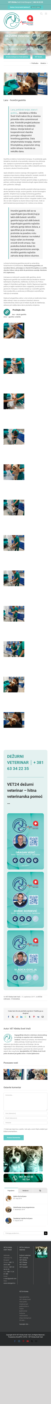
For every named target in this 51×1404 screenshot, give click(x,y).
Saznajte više (23, 1324)
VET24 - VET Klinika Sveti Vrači (33, 1337)
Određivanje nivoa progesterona (23, 1207)
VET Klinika (23, 1260)
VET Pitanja (23, 1262)
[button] (5, 1074)
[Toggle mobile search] (41, 13)
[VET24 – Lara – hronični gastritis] (14, 324)
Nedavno (25, 1190)
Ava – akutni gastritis (19, 314)
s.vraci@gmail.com (10, 1278)
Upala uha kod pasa (19, 1196)
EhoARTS (19, 1337)
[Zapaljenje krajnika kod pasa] (8, 1219)
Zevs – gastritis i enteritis (12, 317)
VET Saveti (23, 1265)
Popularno (11, 1190)
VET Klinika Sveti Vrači (13, 997)
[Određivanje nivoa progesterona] (8, 1207)
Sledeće (43, 63)
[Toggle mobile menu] (46, 13)
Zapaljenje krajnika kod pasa (22, 1218)
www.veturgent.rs (9, 1283)
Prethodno (34, 63)
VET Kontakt (23, 1267)
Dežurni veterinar (25, 1255)
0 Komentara (15, 999)
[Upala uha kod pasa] (8, 1196)
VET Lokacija (23, 1258)
